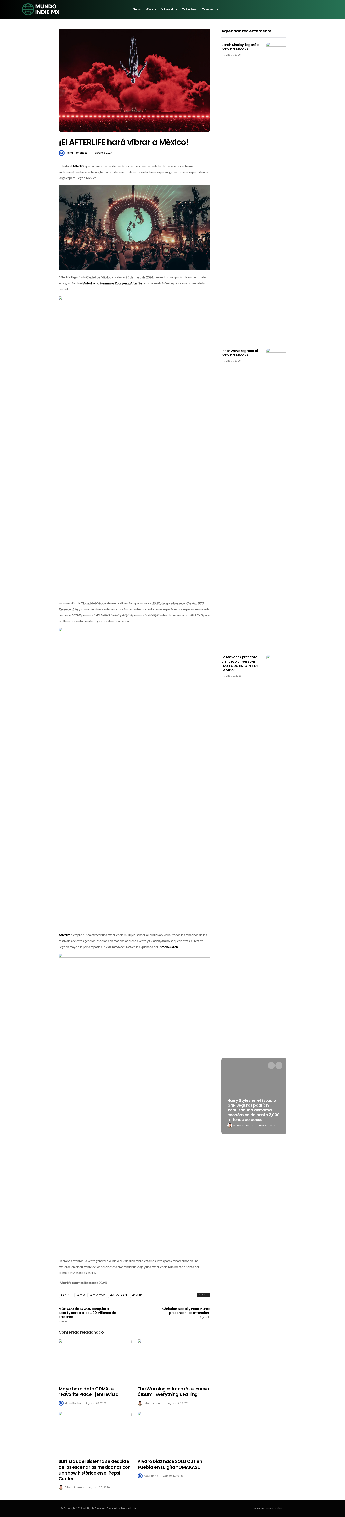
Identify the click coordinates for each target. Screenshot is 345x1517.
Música (150, 9)
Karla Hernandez (77, 152)
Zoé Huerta (151, 1476)
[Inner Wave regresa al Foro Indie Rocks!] (276, 499)
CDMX (82, 1295)
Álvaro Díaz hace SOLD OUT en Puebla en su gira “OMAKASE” (170, 1464)
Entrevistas (169, 9)
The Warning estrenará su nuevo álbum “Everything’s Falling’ (173, 1392)
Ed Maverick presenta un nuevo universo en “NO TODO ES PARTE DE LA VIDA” (239, 664)
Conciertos (210, 9)
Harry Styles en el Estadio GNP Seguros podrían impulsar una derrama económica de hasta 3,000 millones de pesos (253, 1110)
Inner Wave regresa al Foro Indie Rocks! (239, 353)
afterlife (67, 1295)
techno (138, 1295)
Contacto (258, 1508)
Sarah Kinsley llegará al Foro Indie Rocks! (240, 47)
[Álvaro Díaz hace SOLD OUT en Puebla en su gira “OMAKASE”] (174, 1433)
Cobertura (189, 9)
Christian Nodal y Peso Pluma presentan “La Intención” (186, 1313)
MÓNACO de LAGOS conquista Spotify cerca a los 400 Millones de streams (87, 1315)
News (137, 9)
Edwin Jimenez (153, 1403)
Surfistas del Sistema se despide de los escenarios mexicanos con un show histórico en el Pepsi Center (95, 1470)
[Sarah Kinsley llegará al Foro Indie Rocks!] (276, 193)
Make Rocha (73, 1403)
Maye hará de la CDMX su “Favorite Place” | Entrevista (89, 1392)
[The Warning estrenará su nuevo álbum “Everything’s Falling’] (174, 1360)
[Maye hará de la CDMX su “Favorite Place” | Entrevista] (95, 1360)
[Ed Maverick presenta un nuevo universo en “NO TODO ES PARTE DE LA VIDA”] (276, 805)
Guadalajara (119, 1295)
